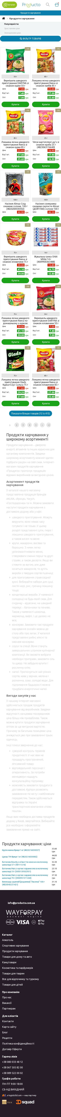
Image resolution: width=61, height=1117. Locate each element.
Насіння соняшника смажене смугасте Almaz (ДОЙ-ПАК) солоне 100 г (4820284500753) (45, 207)
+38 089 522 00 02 (12, 1073)
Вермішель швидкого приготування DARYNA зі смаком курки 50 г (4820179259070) (15, 84)
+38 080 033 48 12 (12, 1061)
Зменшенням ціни (12, 33)
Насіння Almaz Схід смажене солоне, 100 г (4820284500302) (15, 206)
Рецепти (7, 1037)
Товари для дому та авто (17, 956)
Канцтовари (9, 962)
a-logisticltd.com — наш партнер (21, 1095)
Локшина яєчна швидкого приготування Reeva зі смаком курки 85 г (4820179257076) (15, 146)
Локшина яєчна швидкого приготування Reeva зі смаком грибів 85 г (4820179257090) (46, 84)
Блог (5, 1032)
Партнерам (8, 1008)
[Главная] (3, 18)
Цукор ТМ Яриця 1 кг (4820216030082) (19, 857)
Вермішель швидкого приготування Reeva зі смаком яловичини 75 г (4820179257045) (15, 260)
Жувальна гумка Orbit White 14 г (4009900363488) (45, 259)
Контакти (8, 1021)
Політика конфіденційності (18, 1043)
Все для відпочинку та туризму (20, 979)
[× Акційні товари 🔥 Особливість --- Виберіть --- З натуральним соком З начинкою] (30, 558)
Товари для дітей (12, 984)
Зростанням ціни (12, 28)
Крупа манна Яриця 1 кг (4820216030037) (21, 850)
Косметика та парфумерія (17, 967)
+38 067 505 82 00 (12, 1067)
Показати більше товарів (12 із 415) (30, 413)
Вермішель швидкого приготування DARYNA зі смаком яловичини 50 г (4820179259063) (45, 322)
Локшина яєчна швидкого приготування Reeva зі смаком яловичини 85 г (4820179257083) (46, 383)
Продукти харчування (15, 951)
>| (49, 425)
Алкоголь (7, 940)
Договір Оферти (12, 1049)
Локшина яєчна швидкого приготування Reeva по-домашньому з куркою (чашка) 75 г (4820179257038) (15, 323)
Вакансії (6, 1002)
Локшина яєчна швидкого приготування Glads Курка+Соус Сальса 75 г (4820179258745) (15, 383)
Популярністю (11, 24)
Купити (15, 104)
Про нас (6, 997)
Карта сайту (9, 1026)
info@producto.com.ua (21, 902)
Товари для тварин (13, 973)
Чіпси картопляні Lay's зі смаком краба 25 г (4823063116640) (46, 144)
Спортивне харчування (15, 945)
